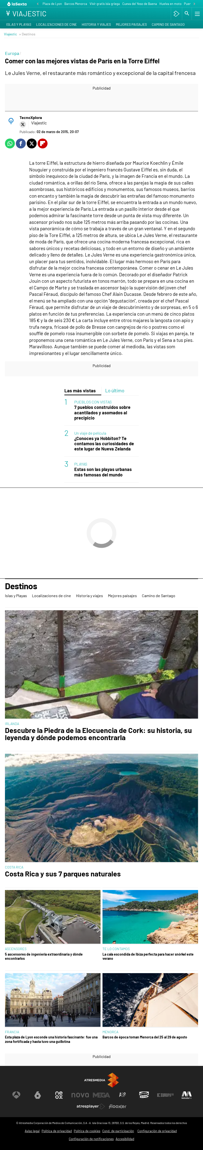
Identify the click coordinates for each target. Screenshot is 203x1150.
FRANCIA (12, 1032)
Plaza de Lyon (52, 4)
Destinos (21, 586)
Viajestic (10, 34)
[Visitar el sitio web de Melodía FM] (186, 1095)
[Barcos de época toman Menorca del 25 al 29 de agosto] (150, 1000)
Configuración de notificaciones (91, 1139)
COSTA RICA (14, 867)
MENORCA (110, 1032)
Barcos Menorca (75, 4)
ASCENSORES (15, 949)
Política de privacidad (57, 1131)
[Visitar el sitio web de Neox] (59, 1095)
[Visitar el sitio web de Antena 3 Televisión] (16, 1095)
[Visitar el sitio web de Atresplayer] (91, 1106)
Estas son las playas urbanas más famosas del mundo (103, 472)
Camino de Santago (168, 24)
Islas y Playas (18, 24)
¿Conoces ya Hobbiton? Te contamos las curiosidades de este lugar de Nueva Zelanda (104, 443)
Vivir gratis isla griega (105, 4)
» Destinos (27, 34)
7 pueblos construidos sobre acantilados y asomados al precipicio (102, 412)
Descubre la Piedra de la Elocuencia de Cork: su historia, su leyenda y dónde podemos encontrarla (98, 734)
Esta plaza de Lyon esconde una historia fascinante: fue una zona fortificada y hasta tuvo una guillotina (51, 1039)
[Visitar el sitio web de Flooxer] (117, 1106)
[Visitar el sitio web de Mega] (101, 1095)
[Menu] (197, 13)
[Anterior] (37, 4)
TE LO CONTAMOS (116, 949)
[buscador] (187, 13)
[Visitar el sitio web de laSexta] (37, 1095)
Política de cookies (87, 1131)
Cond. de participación (118, 1131)
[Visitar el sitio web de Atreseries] (122, 1095)
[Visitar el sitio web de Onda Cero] (144, 1095)
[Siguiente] (194, 4)
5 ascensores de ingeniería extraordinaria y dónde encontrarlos (44, 956)
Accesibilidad (125, 1139)
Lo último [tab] (114, 390)
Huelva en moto (170, 4)
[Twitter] (23, 124)
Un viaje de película (90, 433)
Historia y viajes (96, 24)
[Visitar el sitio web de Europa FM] (165, 1095)
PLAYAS (80, 464)
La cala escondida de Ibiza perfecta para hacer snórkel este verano (148, 956)
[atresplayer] (176, 13)
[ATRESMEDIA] (101, 1080)
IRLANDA (12, 724)
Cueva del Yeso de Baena (139, 4)
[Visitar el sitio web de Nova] (80, 1095)
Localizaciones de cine (56, 24)
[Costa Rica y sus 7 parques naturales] (101, 808)
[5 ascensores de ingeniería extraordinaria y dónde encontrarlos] (53, 917)
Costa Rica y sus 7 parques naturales (63, 873)
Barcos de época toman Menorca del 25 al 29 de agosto (144, 1037)
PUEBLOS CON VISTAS (93, 401)
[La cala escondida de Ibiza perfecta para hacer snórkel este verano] (150, 917)
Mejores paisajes (131, 24)
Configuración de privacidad (157, 1131)
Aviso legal (32, 1131)
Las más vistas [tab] (80, 390)
